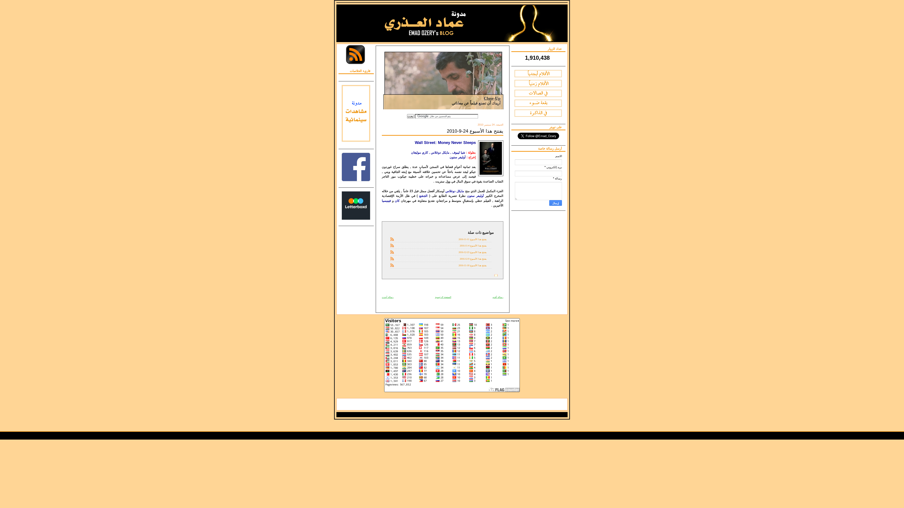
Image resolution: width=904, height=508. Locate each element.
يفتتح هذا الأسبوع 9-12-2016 (473, 259)
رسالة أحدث (388, 297)
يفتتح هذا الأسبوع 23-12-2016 (473, 252)
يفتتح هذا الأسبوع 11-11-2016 (473, 239)
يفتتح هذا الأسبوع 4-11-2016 (473, 245)
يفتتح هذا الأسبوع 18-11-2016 (473, 265)
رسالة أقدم (497, 297)
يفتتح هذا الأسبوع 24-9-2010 (475, 131)
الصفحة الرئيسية (443, 297)
